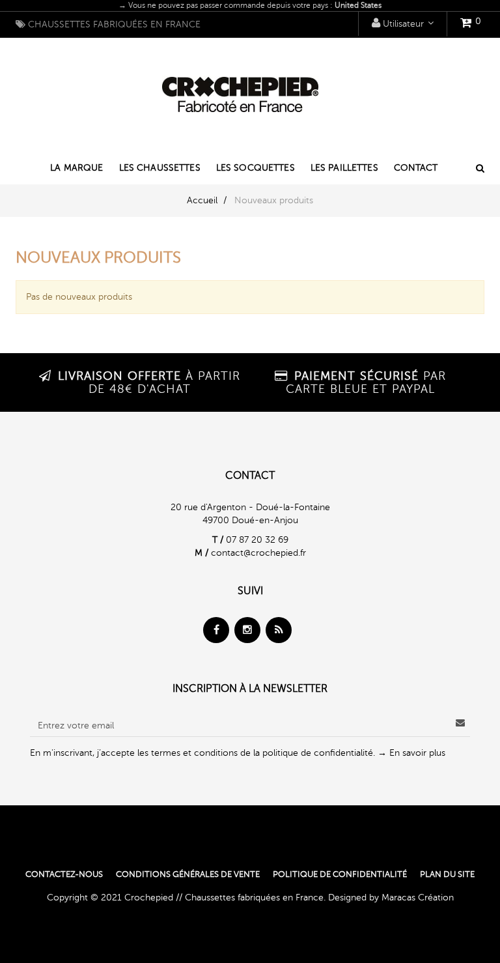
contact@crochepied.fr (258, 553)
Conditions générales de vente (188, 874)
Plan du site (447, 874)
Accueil (202, 200)
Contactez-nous (64, 874)
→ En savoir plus (411, 753)
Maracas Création (418, 897)
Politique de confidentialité (340, 874)
